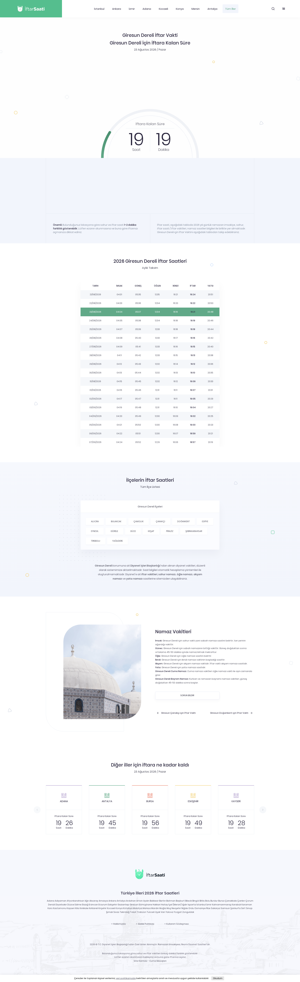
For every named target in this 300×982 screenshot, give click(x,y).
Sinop (249, 908)
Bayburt (180, 900)
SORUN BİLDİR (187, 695)
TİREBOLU (95, 540)
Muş (169, 908)
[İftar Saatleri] (150, 874)
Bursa (221, 900)
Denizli (51, 904)
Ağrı (87, 900)
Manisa (147, 908)
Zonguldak (188, 912)
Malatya (137, 908)
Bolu (207, 900)
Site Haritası (140, 960)
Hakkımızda (119, 923)
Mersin (195, 9)
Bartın (162, 900)
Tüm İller (230, 9)
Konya (180, 9)
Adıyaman (60, 900)
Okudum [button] (217, 978)
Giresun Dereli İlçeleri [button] (150, 506)
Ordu (191, 908)
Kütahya (127, 908)
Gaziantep (123, 904)
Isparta (192, 904)
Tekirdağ (125, 912)
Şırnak (109, 912)
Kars (50, 908)
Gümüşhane (145, 904)
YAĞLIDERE (117, 540)
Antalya (212, 9)
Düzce (70, 904)
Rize (208, 908)
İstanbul (99, 9)
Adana (147, 9)
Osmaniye (200, 908)
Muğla (162, 908)
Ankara (116, 9)
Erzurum (102, 904)
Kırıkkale (84, 908)
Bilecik (188, 900)
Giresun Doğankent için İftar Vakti (229, 713)
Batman (170, 900)
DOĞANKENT (183, 521)
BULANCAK (116, 521)
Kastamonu (59, 908)
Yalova (169, 912)
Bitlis (202, 900)
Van (163, 912)
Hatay (164, 904)
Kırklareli (93, 908)
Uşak (157, 912)
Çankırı (241, 900)
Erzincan (93, 904)
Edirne (78, 904)
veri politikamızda (126, 978)
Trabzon (141, 912)
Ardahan (131, 900)
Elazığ (85, 904)
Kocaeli (163, 9)
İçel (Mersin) (175, 904)
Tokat (133, 912)
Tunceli (151, 912)
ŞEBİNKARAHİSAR (193, 531)
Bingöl (195, 900)
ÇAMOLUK (139, 521)
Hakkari (157, 904)
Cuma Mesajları (157, 960)
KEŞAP (151, 531)
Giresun (134, 904)
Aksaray (93, 900)
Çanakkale (231, 900)
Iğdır (184, 904)
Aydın (146, 900)
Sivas (116, 912)
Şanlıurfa (235, 908)
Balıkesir (154, 900)
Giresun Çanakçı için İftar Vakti (178, 713)
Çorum (249, 900)
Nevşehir (176, 908)
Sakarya (215, 908)
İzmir (132, 9)
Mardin (155, 908)
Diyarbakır (61, 904)
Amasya (103, 900)
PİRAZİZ (169, 531)
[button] (273, 8)
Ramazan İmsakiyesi (169, 944)
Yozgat (178, 912)
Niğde (184, 908)
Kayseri (71, 908)
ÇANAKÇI (160, 521)
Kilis (77, 908)
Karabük (236, 904)
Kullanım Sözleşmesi (177, 923)
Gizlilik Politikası (146, 923)
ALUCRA (95, 521)
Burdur (214, 900)
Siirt (243, 908)
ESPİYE (205, 521)
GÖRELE (114, 531)
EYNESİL (94, 531)
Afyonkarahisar (75, 900)
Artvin (139, 900)
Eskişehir (112, 904)
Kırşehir (102, 908)
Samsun (225, 908)
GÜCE (133, 531)
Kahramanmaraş (221, 904)
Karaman (246, 904)
